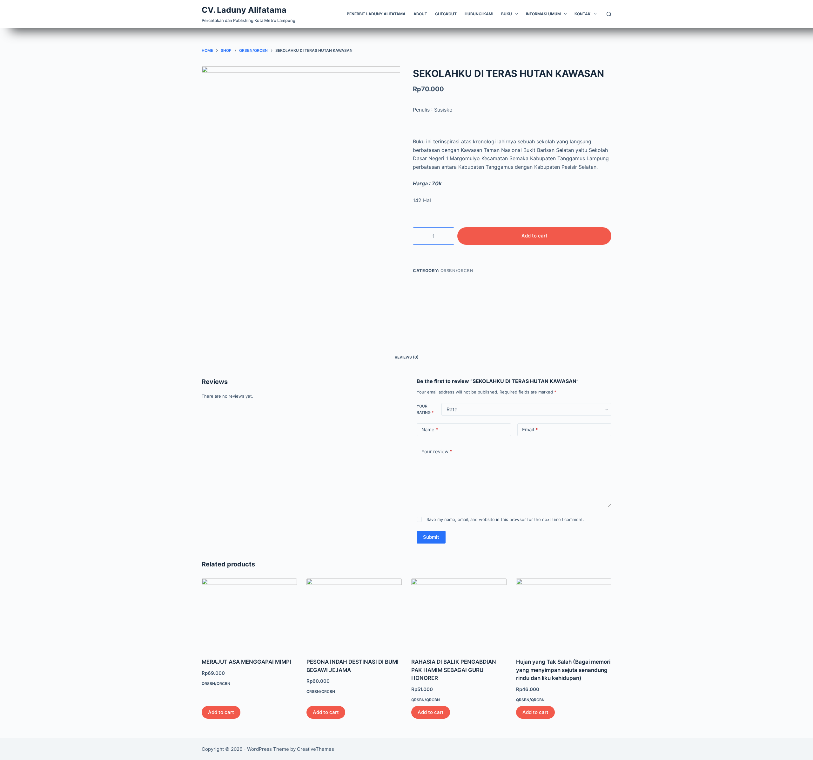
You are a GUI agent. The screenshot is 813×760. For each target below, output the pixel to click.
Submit (431, 537)
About (420, 13)
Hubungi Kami (479, 13)
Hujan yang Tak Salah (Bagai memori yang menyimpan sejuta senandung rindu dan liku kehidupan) (563, 670)
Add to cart (534, 236)
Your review (436, 451)
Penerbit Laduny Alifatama (376, 13)
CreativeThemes (315, 749)
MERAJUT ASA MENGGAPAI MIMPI (246, 662)
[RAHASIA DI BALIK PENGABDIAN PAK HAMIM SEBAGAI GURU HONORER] (459, 614)
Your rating (425, 409)
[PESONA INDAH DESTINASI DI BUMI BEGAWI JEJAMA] (354, 614)
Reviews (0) (407, 357)
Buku (506, 13)
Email (530, 430)
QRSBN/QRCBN (457, 270)
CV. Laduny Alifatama (244, 10)
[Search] (609, 14)
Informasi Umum (543, 13)
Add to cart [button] (221, 712)
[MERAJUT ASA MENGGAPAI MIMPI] (249, 614)
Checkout (446, 13)
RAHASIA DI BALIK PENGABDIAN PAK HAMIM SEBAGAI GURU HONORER (453, 670)
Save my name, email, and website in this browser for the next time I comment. (505, 519)
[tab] (406, 357)
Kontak (582, 13)
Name (429, 430)
